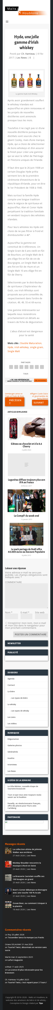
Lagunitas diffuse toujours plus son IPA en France (26, 481)
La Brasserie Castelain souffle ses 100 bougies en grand (28, 877)
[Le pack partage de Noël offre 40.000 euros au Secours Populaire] (26, 534)
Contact (11, 685)
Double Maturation (30, 343)
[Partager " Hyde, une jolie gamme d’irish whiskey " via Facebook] (11, 367)
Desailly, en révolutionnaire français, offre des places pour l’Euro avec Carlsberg (24, 805)
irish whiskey (21, 347)
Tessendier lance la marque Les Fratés (26, 937)
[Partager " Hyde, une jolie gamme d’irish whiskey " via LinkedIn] (31, 367)
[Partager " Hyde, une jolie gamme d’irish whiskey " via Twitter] (16, 367)
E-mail (25, 612)
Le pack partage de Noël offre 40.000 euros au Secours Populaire (26, 550)
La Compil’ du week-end (26, 515)
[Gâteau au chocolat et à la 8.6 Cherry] (26, 428)
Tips (41, 1003)
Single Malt (14, 351)
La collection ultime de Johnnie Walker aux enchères (27, 850)
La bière (11, 691)
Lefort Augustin (15, 960)
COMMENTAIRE (13, 582)
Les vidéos (12, 723)
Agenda (11, 678)
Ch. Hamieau (28, 53)
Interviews (12, 764)
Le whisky (12, 704)
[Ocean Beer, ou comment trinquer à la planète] (8, 904)
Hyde (10, 347)
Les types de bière (19, 698)
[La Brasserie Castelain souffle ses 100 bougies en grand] (8, 877)
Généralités (13, 752)
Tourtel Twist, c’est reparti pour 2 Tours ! (27, 982)
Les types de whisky (20, 710)
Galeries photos (15, 745)
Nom (8, 612)
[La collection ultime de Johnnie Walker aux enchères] (8, 850)
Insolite (11, 758)
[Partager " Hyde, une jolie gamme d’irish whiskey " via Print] (42, 367)
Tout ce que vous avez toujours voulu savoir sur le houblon (24, 796)
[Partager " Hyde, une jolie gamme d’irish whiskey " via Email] (36, 367)
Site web (40, 612)
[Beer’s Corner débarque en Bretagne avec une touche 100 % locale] (8, 891)
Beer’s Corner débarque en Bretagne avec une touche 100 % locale (30, 891)
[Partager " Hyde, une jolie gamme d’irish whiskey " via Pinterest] (26, 367)
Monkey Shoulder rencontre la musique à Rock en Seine (27, 864)
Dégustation (13, 739)
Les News (21, 57)
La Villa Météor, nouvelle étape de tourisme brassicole (23, 787)
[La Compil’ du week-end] (26, 500)
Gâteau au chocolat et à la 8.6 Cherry (26, 445)
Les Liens (11, 717)
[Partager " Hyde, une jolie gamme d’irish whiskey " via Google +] (21, 367)
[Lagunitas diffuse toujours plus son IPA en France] (26, 464)
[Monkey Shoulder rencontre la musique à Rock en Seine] (8, 864)
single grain (36, 347)
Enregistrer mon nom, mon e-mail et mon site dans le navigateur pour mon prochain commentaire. (25, 625)
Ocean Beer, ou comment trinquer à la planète (30, 904)
